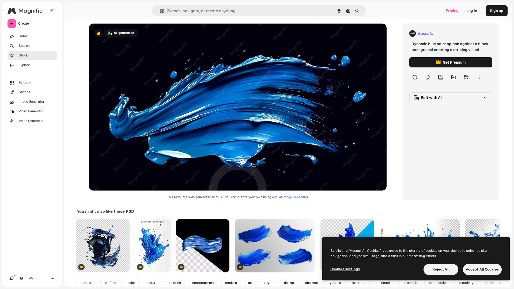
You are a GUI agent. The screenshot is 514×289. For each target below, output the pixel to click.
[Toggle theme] (31, 278)
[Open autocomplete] (159, 11)
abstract (311, 283)
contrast (87, 283)
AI (222, 197)
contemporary (203, 283)
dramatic (411, 283)
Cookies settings (345, 269)
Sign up (496, 10)
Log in (472, 10)
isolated (358, 283)
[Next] (499, 283)
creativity (466, 283)
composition (438, 283)
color (131, 283)
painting (175, 283)
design (289, 283)
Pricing (452, 10)
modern (231, 283)
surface (110, 283)
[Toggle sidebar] (52, 10)
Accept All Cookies (482, 269)
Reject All (440, 269)
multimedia (384, 283)
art (250, 283)
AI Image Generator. (294, 197)
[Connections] (11, 278)
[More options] (479, 77)
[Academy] (21, 278)
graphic (335, 283)
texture (151, 283)
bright (268, 283)
